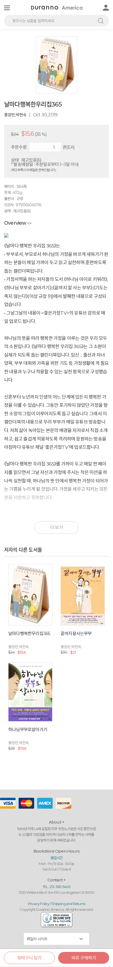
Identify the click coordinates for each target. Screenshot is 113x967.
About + (56, 822)
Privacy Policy (38, 903)
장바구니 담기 (29, 957)
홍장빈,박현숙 (15, 114)
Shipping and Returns (68, 903)
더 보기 (56, 527)
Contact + (56, 880)
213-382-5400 (60, 886)
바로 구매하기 (84, 957)
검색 (101, 21)
